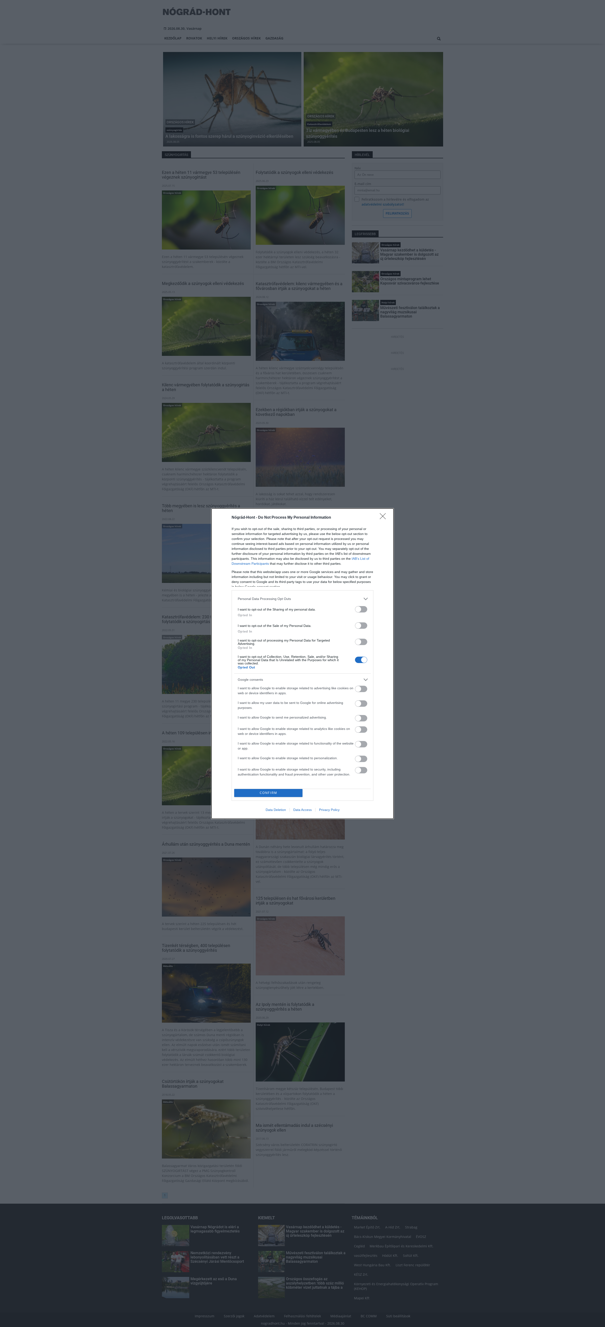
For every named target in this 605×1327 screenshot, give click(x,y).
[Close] (384, 517)
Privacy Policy (329, 810)
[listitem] (302, 598)
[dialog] (302, 663)
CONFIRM (268, 793)
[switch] (361, 609)
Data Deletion (276, 810)
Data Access (302, 810)
